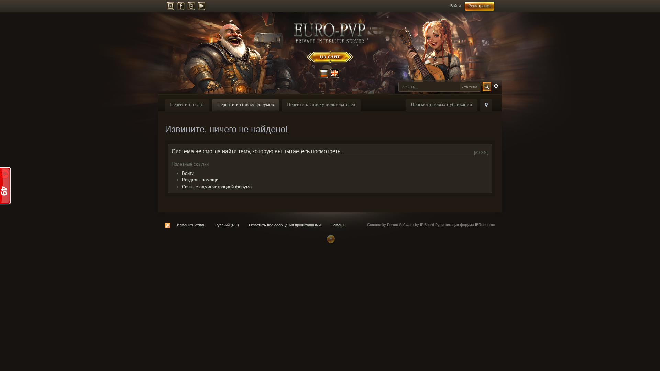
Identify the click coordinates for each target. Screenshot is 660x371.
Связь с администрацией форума (217, 186)
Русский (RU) (227, 225)
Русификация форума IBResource (464, 225)
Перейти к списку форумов (245, 104)
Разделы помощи (200, 179)
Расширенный (496, 86)
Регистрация (480, 6)
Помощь (338, 225)
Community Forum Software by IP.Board (400, 225)
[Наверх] (330, 238)
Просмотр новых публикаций (441, 104)
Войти (455, 6)
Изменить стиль (191, 225)
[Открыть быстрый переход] (486, 105)
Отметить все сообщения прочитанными (285, 225)
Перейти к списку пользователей (321, 104)
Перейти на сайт (187, 104)
